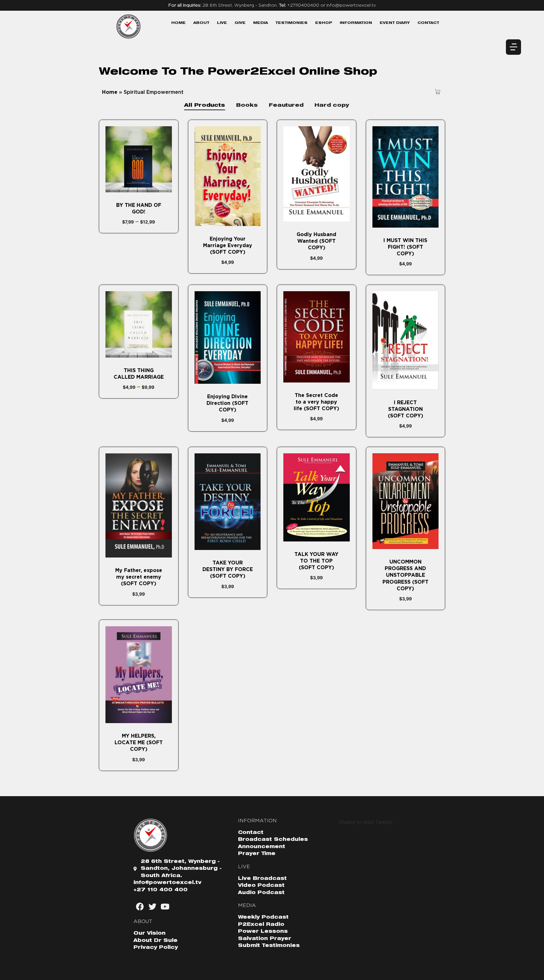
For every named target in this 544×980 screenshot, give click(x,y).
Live (222, 23)
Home (178, 23)
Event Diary (395, 23)
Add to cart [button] (227, 222)
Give (240, 23)
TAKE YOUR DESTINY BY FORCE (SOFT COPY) (227, 569)
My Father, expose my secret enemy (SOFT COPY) (138, 577)
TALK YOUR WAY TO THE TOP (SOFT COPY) (316, 561)
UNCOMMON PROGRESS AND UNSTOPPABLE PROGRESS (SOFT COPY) (405, 575)
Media (260, 23)
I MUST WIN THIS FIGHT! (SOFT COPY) (405, 247)
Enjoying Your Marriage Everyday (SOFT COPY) (227, 245)
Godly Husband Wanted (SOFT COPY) (316, 241)
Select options (138, 189)
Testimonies (291, 23)
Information (356, 23)
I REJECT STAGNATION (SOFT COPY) (405, 409)
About (201, 23)
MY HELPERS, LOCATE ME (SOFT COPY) (139, 743)
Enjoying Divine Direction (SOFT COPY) (227, 403)
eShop (323, 23)
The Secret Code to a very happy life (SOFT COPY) (316, 402)
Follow (365, 831)
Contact (428, 23)
